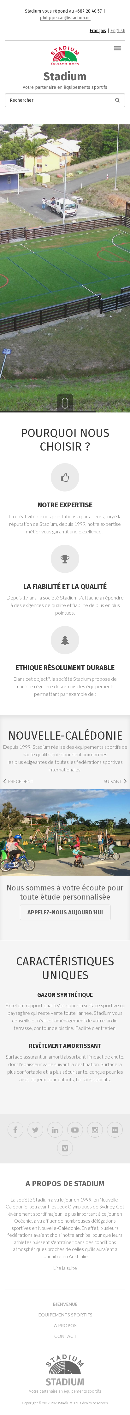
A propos (65, 1325)
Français (98, 30)
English (117, 30)
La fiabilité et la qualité (65, 586)
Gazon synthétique (65, 995)
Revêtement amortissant (65, 1046)
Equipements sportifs (65, 1315)
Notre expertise (65, 505)
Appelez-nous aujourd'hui (65, 912)
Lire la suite (65, 1268)
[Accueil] (65, 55)
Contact (65, 1336)
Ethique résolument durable (65, 668)
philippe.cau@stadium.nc (65, 17)
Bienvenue (65, 1304)
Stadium (65, 76)
